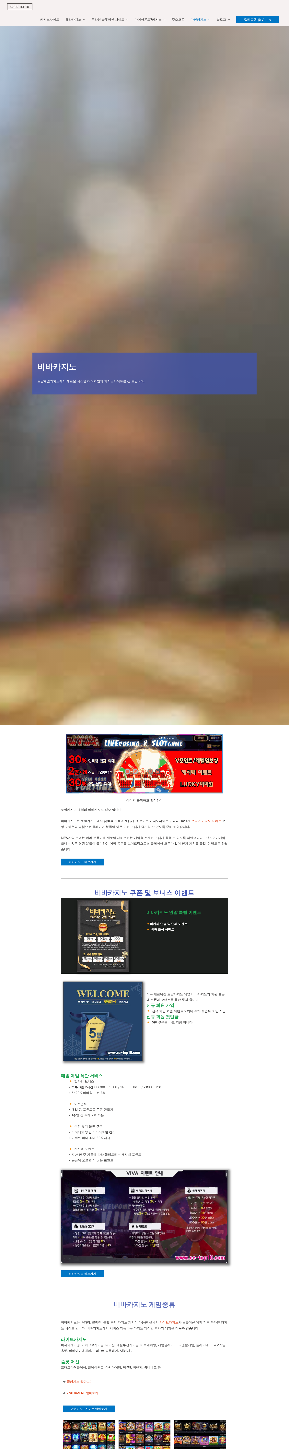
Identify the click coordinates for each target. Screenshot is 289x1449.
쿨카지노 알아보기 (80, 1381)
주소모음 (178, 19)
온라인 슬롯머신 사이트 (107, 19)
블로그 (221, 19)
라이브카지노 (168, 1322)
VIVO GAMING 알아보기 (82, 1393)
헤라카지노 (73, 19)
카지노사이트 (49, 19)
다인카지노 (198, 19)
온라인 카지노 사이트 (206, 821)
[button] (257, 19)
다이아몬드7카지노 (148, 19)
